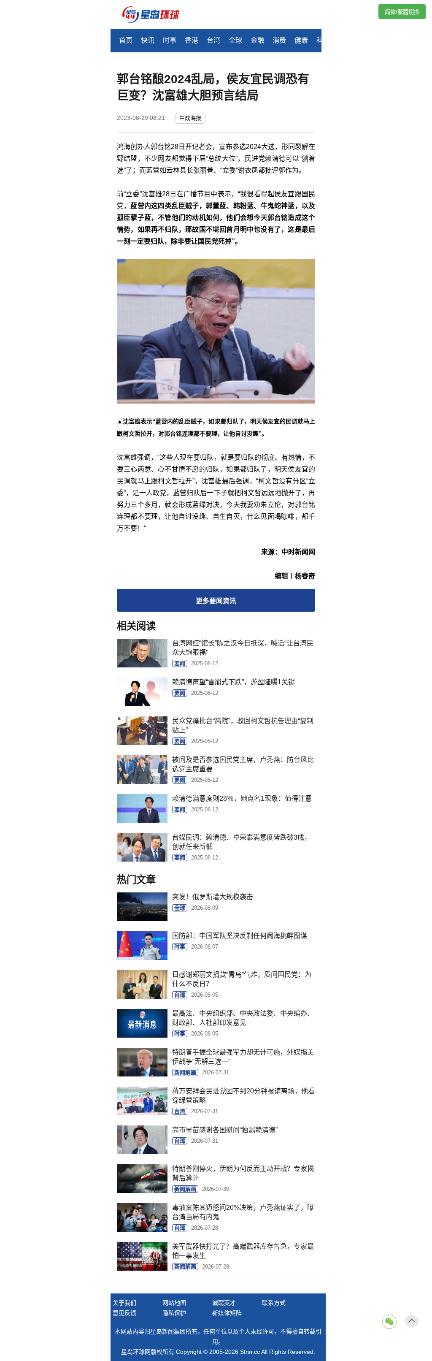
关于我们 (124, 1302)
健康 (301, 40)
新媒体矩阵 (227, 1312)
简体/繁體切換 (402, 12)
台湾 (213, 40)
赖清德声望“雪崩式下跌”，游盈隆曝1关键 (233, 682)
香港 (191, 40)
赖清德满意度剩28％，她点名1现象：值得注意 (242, 798)
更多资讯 (216, 601)
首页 (125, 40)
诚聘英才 (224, 1302)
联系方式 (274, 1302)
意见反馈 (124, 1312)
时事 (169, 40)
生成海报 (190, 118)
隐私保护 (174, 1312)
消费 (279, 40)
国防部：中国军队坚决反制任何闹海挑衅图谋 (239, 935)
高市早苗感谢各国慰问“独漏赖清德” (225, 1129)
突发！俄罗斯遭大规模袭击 (212, 896)
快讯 (147, 40)
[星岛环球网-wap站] (156, 15)
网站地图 (174, 1302)
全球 (235, 40)
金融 (257, 40)
